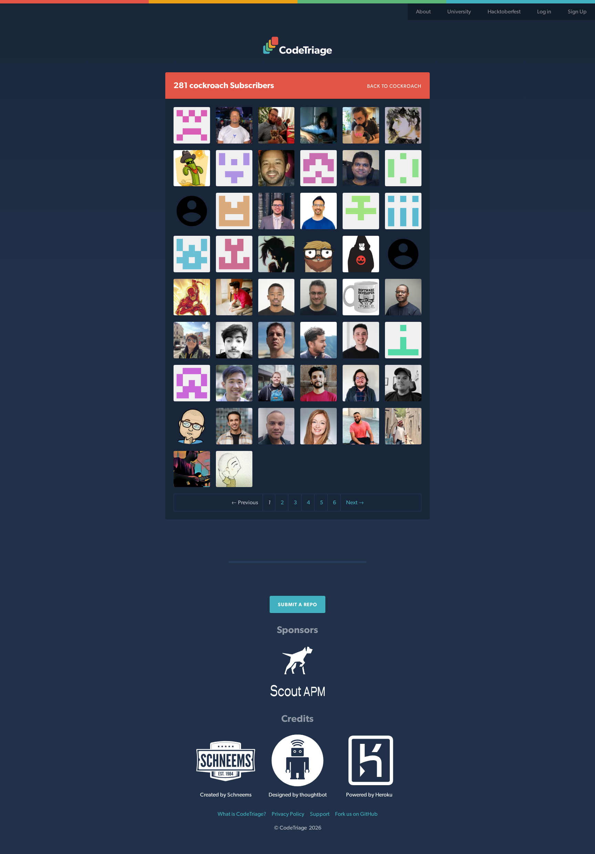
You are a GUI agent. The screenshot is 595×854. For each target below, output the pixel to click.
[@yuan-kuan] (234, 485)
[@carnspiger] (318, 442)
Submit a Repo (297, 604)
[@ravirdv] (318, 227)
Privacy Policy (288, 814)
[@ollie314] (318, 141)
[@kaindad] (403, 184)
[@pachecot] (403, 356)
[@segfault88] (276, 399)
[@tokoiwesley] (403, 313)
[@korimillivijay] (192, 141)
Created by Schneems (226, 794)
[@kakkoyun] (361, 141)
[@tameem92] (234, 442)
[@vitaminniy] (192, 356)
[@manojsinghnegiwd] (234, 313)
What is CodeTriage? (242, 814)
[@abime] (318, 399)
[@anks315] (234, 227)
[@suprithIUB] (192, 313)
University (459, 11)
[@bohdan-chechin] (403, 141)
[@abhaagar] (361, 227)
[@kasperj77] (192, 442)
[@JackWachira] (276, 313)
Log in (544, 11)
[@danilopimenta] (234, 141)
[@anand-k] (192, 270)
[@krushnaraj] (361, 184)
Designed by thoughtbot (298, 794)
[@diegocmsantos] (276, 184)
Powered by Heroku (369, 794)
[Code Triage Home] (297, 46)
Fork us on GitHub (356, 814)
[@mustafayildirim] (318, 313)
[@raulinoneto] (361, 442)
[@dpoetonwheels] (192, 399)
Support (320, 814)
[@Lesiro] (276, 356)
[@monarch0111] (234, 270)
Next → (355, 502)
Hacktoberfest (504, 11)
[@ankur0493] (403, 227)
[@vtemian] (361, 356)
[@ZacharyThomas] (276, 141)
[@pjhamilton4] (403, 399)
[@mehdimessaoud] (234, 356)
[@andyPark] (234, 399)
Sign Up (577, 11)
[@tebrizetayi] (361, 313)
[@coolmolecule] (192, 485)
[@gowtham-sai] (403, 442)
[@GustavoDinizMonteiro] (276, 227)
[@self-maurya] (361, 270)
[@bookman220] (318, 184)
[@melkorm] (318, 270)
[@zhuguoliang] (192, 184)
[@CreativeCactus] (234, 184)
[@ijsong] (276, 270)
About (423, 11)
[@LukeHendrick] (361, 399)
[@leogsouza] (276, 442)
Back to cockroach (394, 86)
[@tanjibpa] (318, 356)
